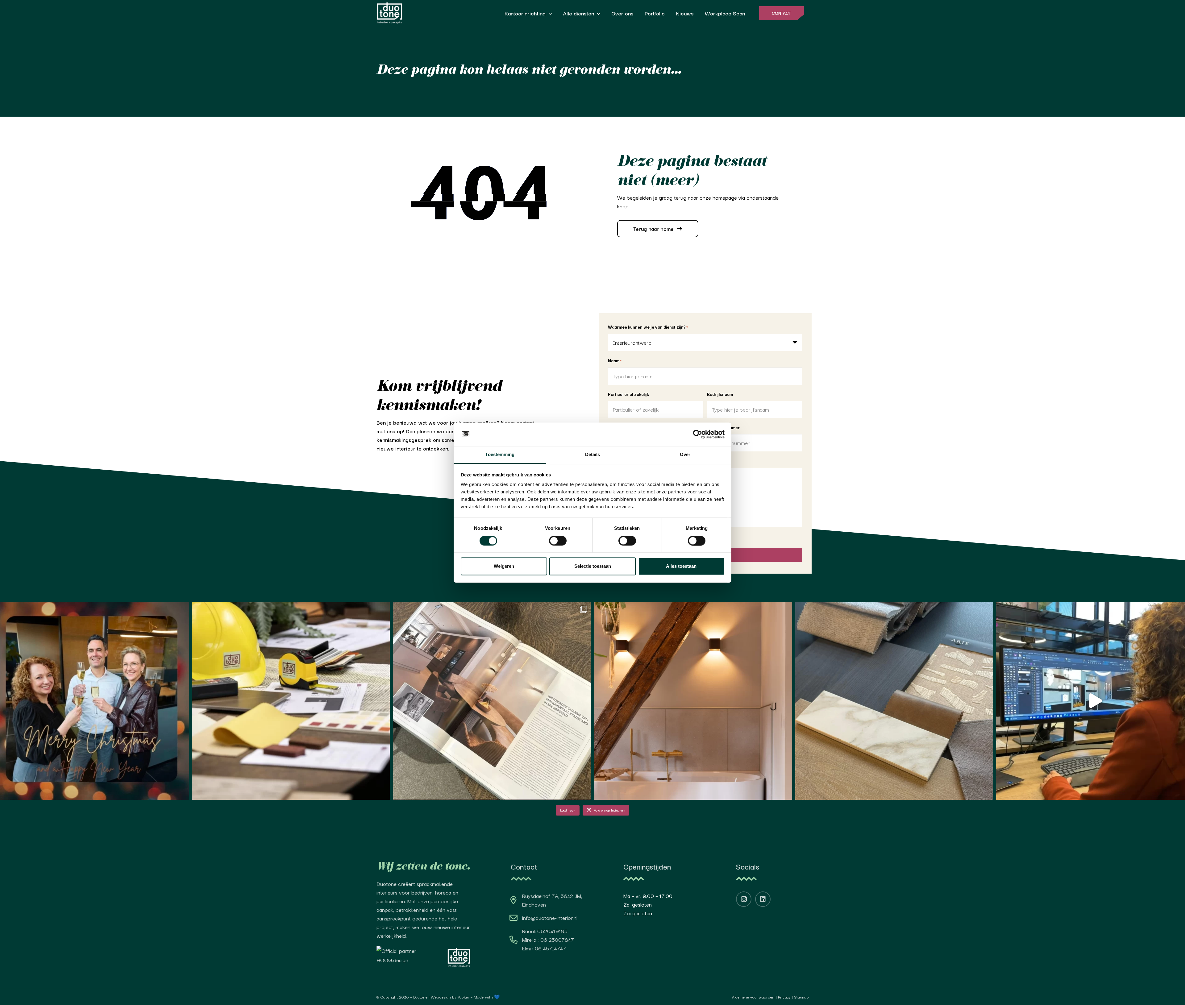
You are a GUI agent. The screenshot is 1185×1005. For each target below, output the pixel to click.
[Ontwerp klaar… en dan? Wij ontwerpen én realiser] (291, 701)
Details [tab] (592, 454)
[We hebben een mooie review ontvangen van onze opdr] (693, 701)
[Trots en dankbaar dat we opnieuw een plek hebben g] (492, 701)
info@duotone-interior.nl (549, 917)
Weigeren (504, 566)
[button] (550, 14)
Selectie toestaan (592, 566)
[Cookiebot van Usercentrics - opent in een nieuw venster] (698, 434)
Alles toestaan (681, 566)
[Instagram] (743, 899)
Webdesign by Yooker (450, 997)
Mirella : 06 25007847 (548, 939)
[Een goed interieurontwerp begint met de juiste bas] (894, 701)
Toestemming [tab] (499, 454)
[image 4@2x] (389, 13)
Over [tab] (685, 454)
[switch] (558, 541)
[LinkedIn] (763, 899)
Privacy (784, 997)
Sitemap (801, 997)
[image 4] (459, 958)
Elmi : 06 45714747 (544, 948)
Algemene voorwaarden (753, 997)
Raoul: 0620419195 (545, 931)
